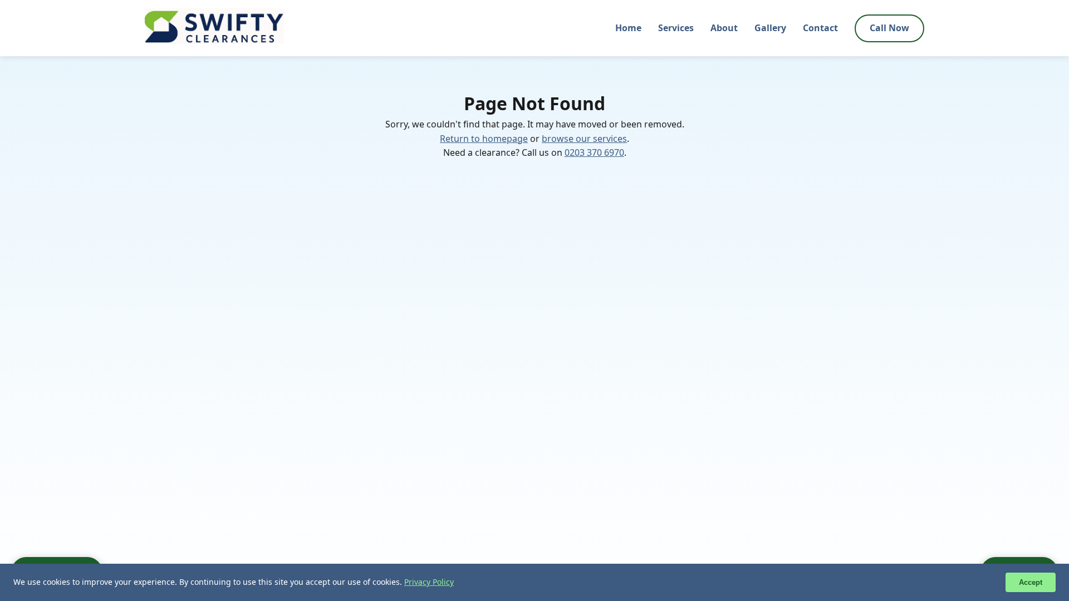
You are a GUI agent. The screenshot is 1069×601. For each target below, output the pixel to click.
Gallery (770, 28)
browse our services (584, 138)
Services (676, 28)
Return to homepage (484, 138)
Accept (1030, 582)
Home (628, 28)
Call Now (889, 28)
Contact (820, 28)
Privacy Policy (429, 582)
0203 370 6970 (594, 152)
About (724, 28)
